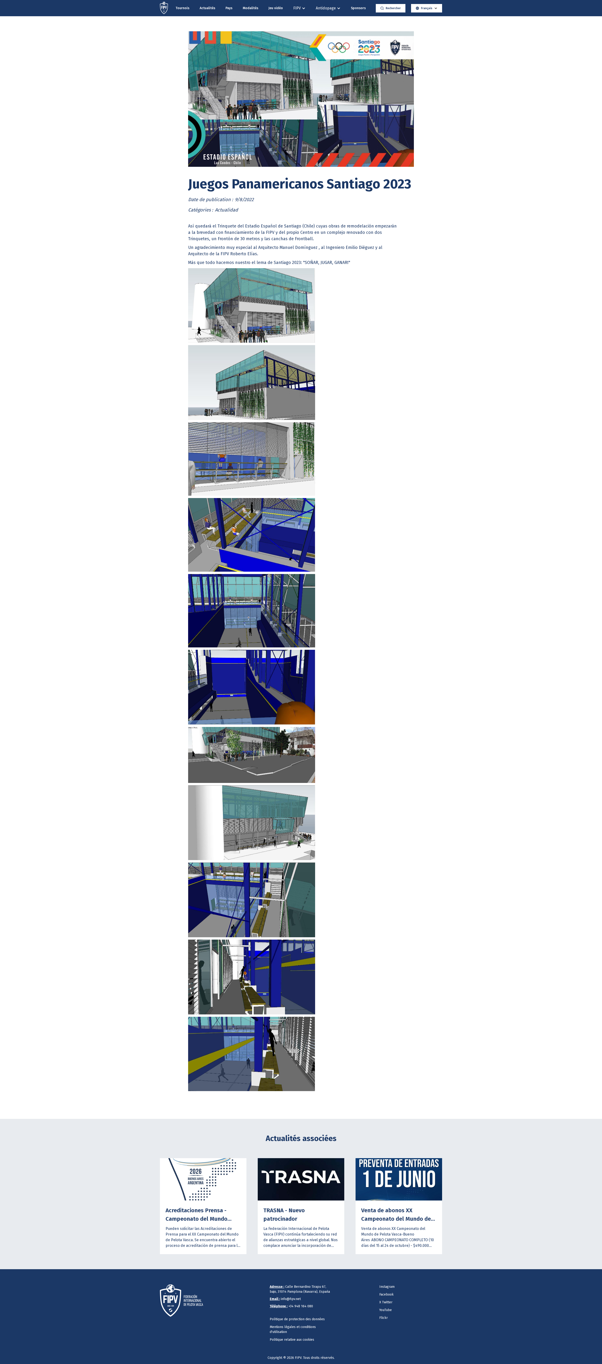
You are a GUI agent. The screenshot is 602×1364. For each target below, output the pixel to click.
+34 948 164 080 (291, 1306)
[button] (299, 8)
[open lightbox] (301, 99)
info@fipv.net (285, 1299)
